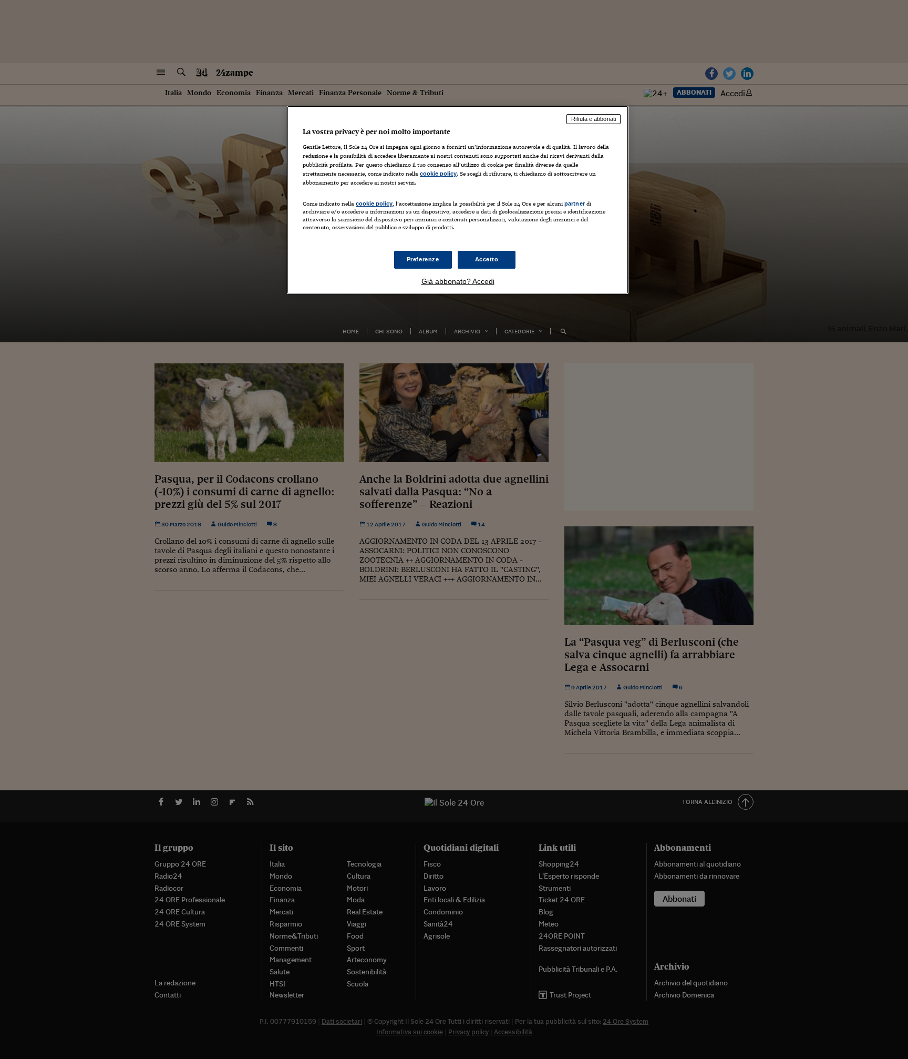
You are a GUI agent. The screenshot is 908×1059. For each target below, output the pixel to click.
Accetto (487, 259)
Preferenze (423, 259)
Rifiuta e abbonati (593, 119)
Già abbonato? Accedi (457, 281)
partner (574, 203)
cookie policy (438, 173)
